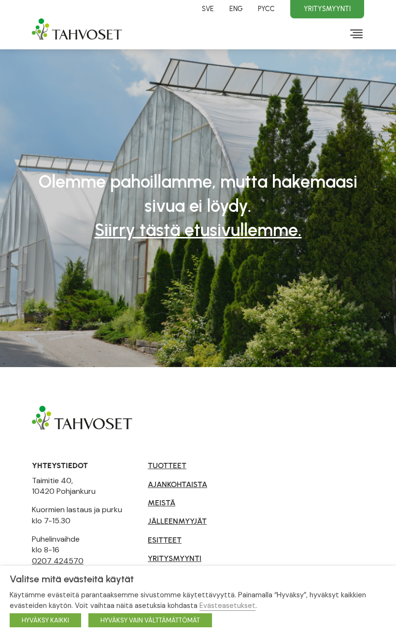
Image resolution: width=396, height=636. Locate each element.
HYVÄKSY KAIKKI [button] (45, 620)
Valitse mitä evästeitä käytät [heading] (72, 579)
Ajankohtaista (177, 484)
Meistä (161, 502)
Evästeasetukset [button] (227, 605)
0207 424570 (58, 561)
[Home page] (82, 417)
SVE (208, 8)
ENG (235, 8)
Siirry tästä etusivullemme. (198, 230)
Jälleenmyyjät (177, 521)
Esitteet (165, 540)
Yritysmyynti (327, 8)
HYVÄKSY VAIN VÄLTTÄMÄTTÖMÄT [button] (150, 620)
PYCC (266, 8)
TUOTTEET (167, 465)
